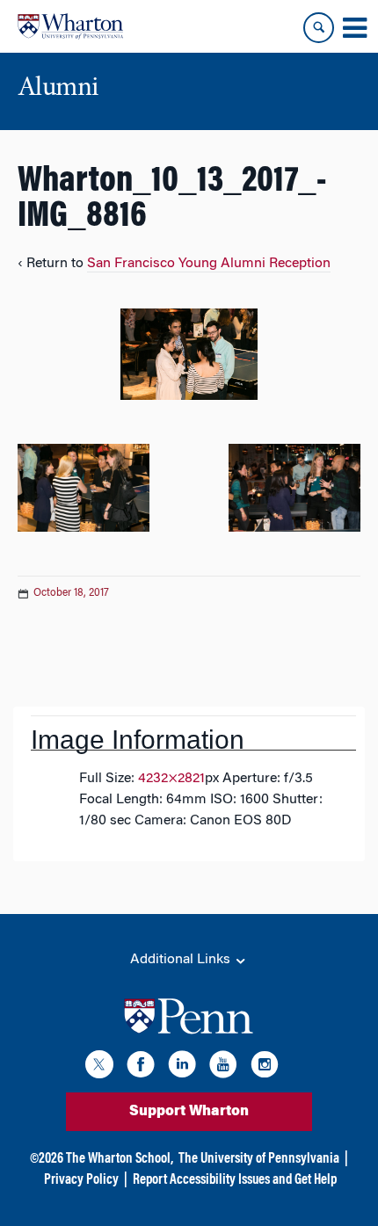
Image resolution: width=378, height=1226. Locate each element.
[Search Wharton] (318, 27)
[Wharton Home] (70, 26)
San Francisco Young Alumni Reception (209, 264)
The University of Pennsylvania (258, 1159)
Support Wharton (189, 1112)
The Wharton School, (119, 1159)
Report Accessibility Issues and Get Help (235, 1180)
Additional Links (182, 960)
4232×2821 (171, 779)
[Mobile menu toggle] (354, 28)
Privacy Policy (81, 1180)
